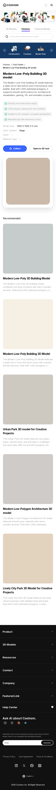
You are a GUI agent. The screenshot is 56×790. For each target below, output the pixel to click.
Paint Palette (18, 64)
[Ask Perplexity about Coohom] (12, 722)
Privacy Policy (9, 756)
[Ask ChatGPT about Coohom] (5, 722)
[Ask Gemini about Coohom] (25, 722)
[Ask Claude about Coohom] (18, 722)
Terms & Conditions (44, 756)
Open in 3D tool (41, 148)
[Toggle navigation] (51, 5)
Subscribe (47, 743)
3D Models (11, 29)
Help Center (10, 707)
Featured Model (42, 29)
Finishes (25, 29)
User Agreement (26, 756)
